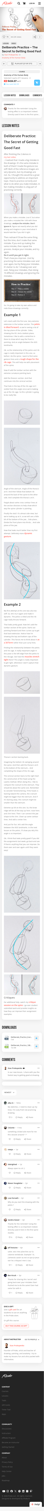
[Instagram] (7, 1491)
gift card (12, 1309)
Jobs (3, 1476)
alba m (10, 1103)
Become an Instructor (10, 1442)
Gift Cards (6, 1405)
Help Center (7, 1471)
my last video (10, 157)
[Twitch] (31, 1491)
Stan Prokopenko (15, 1068)
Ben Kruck (12, 1275)
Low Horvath (13, 1198)
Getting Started (8, 1447)
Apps (4, 1414)
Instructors (6, 1433)
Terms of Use (7, 1467)
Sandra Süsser (14, 1220)
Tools (4, 1400)
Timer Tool (6, 1409)
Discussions (6, 1428)
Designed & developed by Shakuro (16, 1498)
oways (10, 1149)
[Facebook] (11, 1491)
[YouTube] (3, 1491)
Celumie (11, 1127)
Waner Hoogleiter (15, 1183)
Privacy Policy (7, 1462)
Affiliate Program (8, 1438)
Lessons (5, 1396)
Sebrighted (12, 1164)
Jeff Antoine (13, 1247)
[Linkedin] (23, 1491)
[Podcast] (27, 1491)
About (4, 1457)
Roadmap (6, 1480)
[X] (15, 1491)
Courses (5, 1391)
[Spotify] (19, 1491)
